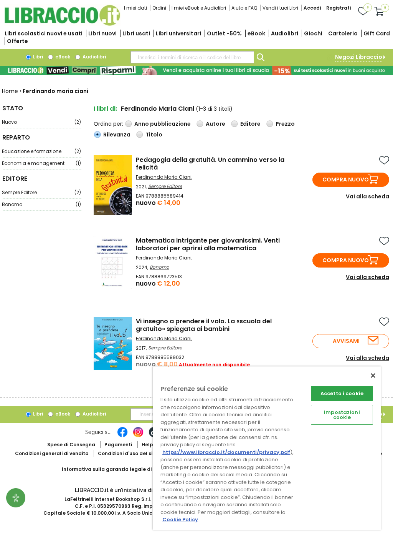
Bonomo (41, 204)
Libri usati (136, 33)
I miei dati (135, 8)
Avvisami (346, 341)
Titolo (153, 134)
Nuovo (41, 122)
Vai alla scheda (367, 196)
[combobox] (192, 57)
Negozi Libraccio (358, 57)
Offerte (17, 41)
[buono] (196, 70)
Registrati (338, 8)
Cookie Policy (180, 519)
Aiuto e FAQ (244, 8)
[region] (267, 448)
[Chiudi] (373, 375)
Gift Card (376, 33)
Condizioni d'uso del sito (128, 453)
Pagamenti (118, 444)
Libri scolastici (44, 33)
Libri (37, 56)
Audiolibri (284, 33)
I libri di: (105, 108)
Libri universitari (178, 33)
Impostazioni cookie (342, 415)
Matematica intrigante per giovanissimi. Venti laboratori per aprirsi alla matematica (208, 244)
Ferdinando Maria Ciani (164, 177)
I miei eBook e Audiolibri (199, 8)
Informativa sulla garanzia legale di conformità (121, 469)
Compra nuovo (345, 179)
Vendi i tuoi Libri (280, 8)
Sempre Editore (41, 192)
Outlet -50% (224, 33)
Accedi (312, 8)
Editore (250, 124)
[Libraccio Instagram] (138, 436)
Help (147, 444)
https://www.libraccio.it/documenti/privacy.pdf (226, 452)
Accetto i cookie (341, 393)
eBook (256, 33)
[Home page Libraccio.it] (62, 24)
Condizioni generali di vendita (52, 453)
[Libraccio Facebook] (122, 436)
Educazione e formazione (41, 151)
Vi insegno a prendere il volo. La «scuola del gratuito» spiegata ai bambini (204, 325)
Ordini (159, 8)
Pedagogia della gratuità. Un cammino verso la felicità (210, 163)
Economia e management (41, 163)
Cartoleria (343, 33)
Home (10, 91)
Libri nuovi (102, 33)
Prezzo (285, 124)
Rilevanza (116, 134)
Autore (215, 124)
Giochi (313, 33)
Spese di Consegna (71, 444)
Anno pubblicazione (162, 124)
